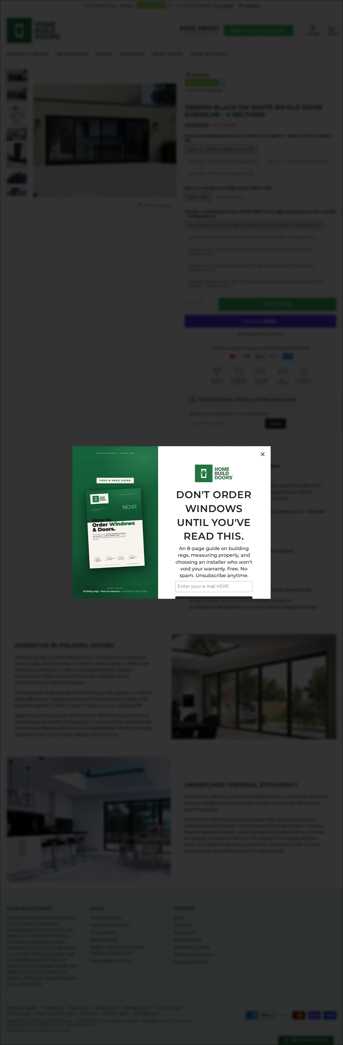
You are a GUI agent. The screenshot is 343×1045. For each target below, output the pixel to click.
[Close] (262, 454)
